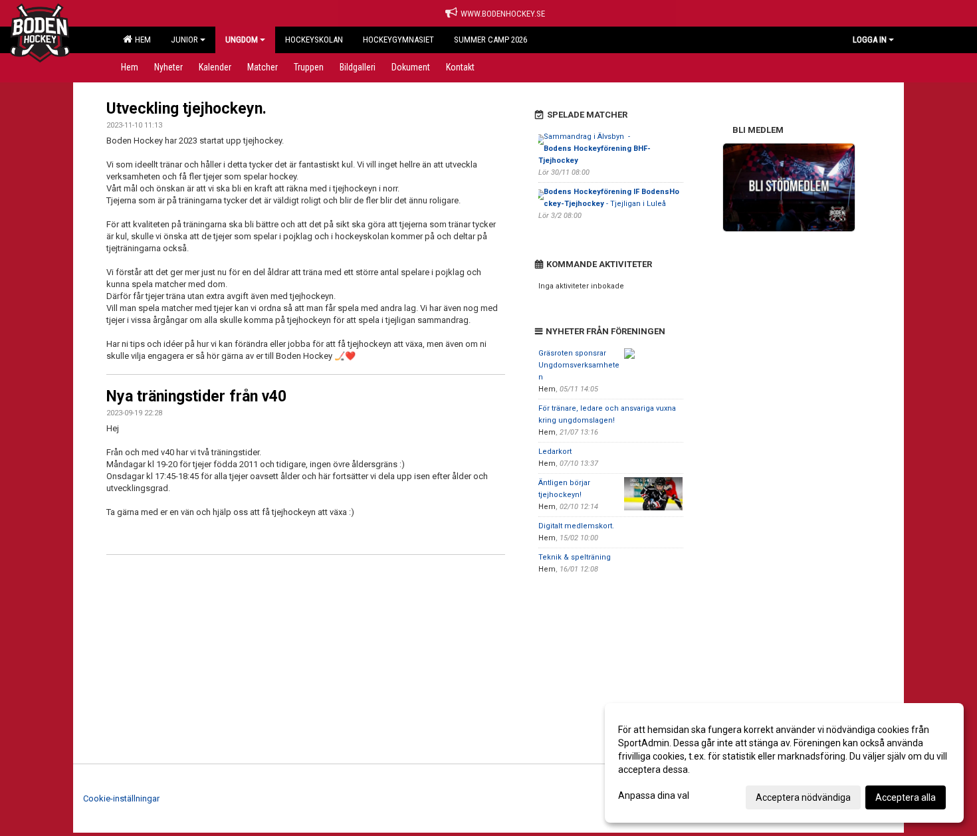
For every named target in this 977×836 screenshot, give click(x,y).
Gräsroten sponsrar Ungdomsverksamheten (578, 365)
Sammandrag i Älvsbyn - (594, 148)
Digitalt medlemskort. (576, 526)
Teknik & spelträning (574, 557)
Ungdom (241, 40)
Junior (184, 40)
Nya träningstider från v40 (196, 396)
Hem (141, 40)
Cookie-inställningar (121, 798)
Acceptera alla (905, 797)
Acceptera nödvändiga (803, 797)
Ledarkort (555, 451)
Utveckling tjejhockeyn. (186, 109)
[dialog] (784, 763)
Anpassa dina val (653, 795)
